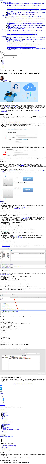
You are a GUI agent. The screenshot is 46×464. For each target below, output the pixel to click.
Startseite (1, 70)
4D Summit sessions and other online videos (10, 429)
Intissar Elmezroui (3, 80)
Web (4, 405)
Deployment (4, 432)
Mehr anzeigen (3, 435)
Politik (29, 457)
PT (3, 62)
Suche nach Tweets (6, 246)
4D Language (5, 425)
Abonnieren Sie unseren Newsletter (6, 436)
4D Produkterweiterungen (7, 2)
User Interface (5, 417)
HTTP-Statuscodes (16, 236)
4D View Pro (4, 419)
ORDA (3, 426)
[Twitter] (23, 388)
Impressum (4, 446)
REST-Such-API (7, 108)
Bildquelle (2, 201)
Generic (3, 416)
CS (3, 63)
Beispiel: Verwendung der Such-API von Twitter (23, 383)
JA (2, 67)
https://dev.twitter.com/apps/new (14, 122)
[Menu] (0, 69)
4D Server (4, 430)
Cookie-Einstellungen (6, 449)
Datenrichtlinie (5, 447)
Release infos (4, 412)
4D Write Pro (4, 420)
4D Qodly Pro (5, 423)
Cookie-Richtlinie (5, 448)
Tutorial (3, 413)
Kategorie (2, 53)
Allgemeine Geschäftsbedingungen (9, 445)
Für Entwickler (5, 15)
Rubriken (3, 409)
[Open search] (0, 51)
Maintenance (4, 431)
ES (3, 64)
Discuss (1, 393)
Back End (4, 418)
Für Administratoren (6, 29)
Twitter (1, 405)
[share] (2, 403)
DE (1, 58)
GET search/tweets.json (4, 274)
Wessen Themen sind (4, 54)
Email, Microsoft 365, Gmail (7, 422)
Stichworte (2, 55)
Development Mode (6, 424)
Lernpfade (4, 36)
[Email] (23, 392)
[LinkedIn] (23, 390)
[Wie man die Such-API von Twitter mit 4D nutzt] (19, 102)
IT (2, 65)
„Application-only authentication (23, 165)
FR (3, 60)
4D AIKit (4, 414)
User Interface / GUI (6, 427)
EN (3, 61)
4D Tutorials (4, 428)
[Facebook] (23, 386)
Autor (1, 57)
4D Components (5, 415)
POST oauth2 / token (14, 170)
